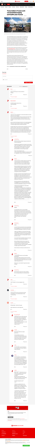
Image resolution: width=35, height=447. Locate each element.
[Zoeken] (29, 1)
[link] (12, 66)
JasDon (15, 354)
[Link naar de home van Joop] (2, 4)
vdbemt (15, 370)
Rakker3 (12, 112)
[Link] (6, 79)
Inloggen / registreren (28, 82)
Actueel (8, 15)
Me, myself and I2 (17, 314)
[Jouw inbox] (30, 1)
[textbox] (17, 77)
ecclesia (12, 302)
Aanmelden (10, 417)
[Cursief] (4, 79)
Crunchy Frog (16, 139)
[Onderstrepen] (5, 79)
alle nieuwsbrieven (22, 418)
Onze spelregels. (4, 73)
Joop (5, 4)
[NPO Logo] (33, 1)
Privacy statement (10, 420)
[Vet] (3, 79)
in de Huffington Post (11, 48)
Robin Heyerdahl (13, 100)
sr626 (11, 279)
